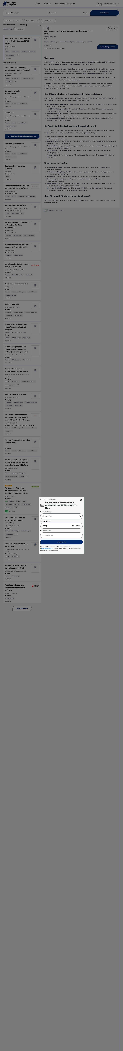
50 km (77, 526)
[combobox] (60, 516)
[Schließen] (81, 500)
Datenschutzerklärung (46, 548)
